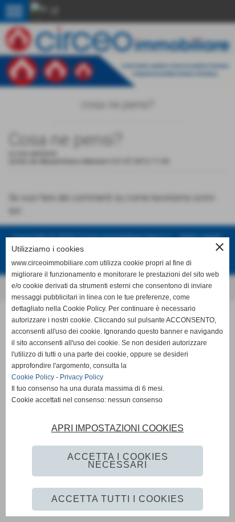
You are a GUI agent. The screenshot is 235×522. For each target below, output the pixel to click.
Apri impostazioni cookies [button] (117, 428)
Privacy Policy (81, 377)
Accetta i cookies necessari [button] (117, 461)
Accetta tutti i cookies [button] (117, 499)
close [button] (219, 247)
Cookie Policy (32, 377)
